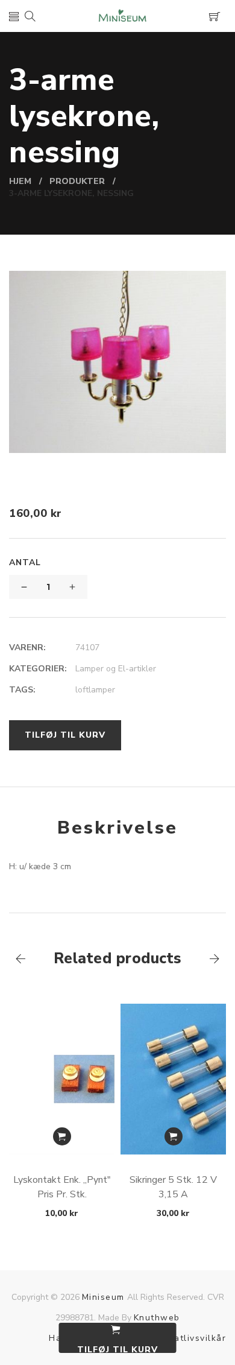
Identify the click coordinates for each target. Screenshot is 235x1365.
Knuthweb (157, 1317)
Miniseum (103, 1297)
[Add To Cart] (62, 1136)
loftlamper (95, 689)
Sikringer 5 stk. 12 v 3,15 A (173, 1187)
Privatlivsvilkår (191, 1338)
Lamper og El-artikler (115, 668)
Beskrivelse (117, 828)
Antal (25, 562)
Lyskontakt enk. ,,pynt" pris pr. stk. (62, 1187)
